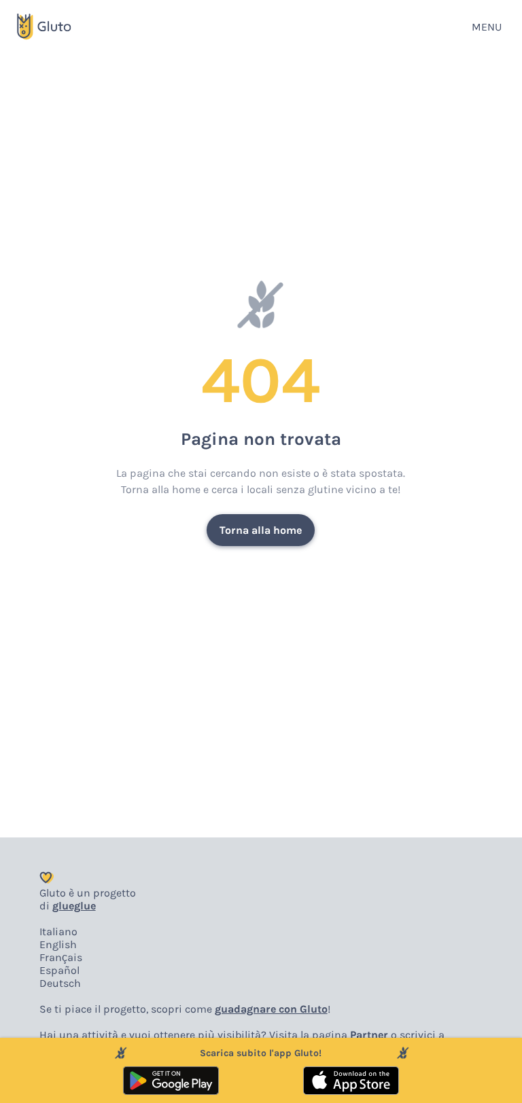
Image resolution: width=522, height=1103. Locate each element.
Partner (369, 1034)
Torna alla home (261, 530)
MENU (487, 26)
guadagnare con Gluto (271, 1008)
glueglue (74, 905)
